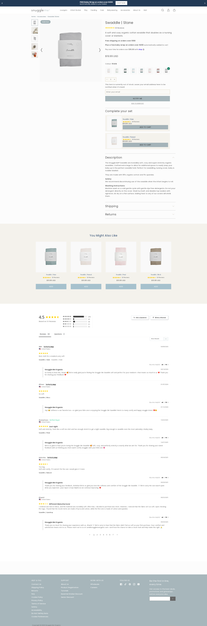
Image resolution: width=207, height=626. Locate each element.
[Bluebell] (133, 71)
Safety (34, 607)
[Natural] (108, 71)
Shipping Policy (37, 587)
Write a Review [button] (160, 318)
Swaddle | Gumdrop (46, 512)
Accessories (41, 16)
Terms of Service (38, 603)
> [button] (117, 535)
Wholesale (94, 584)
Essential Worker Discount (72, 594)
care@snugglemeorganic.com (97, 527)
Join (173, 599)
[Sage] (117, 71)
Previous (43, 50)
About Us (65, 584)
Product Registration (70, 587)
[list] (137, 132)
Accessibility (36, 610)
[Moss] (125, 71)
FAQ (33, 594)
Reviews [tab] (43, 334)
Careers (93, 587)
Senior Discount (67, 597)
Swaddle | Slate (128, 119)
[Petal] (149, 71)
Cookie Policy (37, 597)
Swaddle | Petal (44, 433)
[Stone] (166, 71)
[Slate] (141, 71)
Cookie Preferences (39, 616)
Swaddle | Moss (44, 397)
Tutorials (64, 591)
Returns (34, 591)
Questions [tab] (58, 334)
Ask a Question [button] (141, 318)
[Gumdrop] (158, 71)
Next (98, 50)
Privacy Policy (37, 600)
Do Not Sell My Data (39, 613)
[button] (163, 365)
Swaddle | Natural (129, 137)
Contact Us (36, 584)
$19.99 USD (127, 123)
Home (33, 16)
